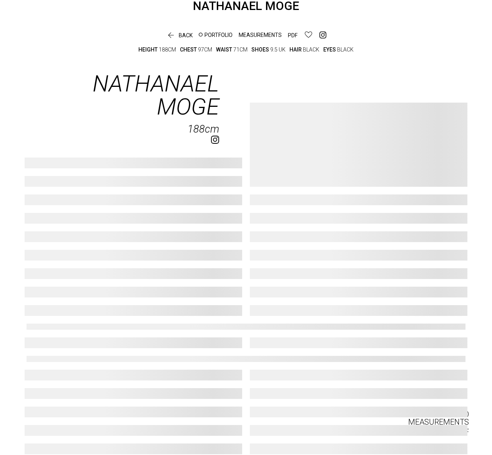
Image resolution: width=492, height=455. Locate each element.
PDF (293, 35)
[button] (216, 35)
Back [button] (179, 35)
